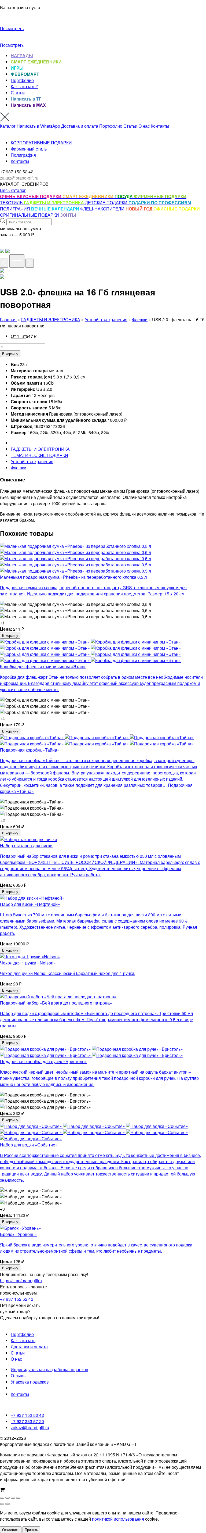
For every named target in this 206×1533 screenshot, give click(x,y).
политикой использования (118, 1519)
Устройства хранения (106, 319)
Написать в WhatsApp (38, 126)
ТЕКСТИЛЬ (12, 202)
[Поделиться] (13, 1498)
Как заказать (23, 1340)
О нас (144, 126)
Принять (31, 1529)
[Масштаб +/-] (2, 1498)
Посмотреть (12, 28)
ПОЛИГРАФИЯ (15, 209)
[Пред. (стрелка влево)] (2, 1504)
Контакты (160, 126)
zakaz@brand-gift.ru (30, 1427)
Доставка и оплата (79, 126)
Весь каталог (13, 190)
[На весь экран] (7, 1498)
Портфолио (22, 80)
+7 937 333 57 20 (27, 1421)
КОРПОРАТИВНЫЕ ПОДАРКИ (41, 143)
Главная (8, 319)
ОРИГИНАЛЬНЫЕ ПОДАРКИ (30, 215)
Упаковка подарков (30, 1382)
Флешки (140, 319)
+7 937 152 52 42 (16, 1299)
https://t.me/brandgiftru (21, 1280)
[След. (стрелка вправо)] (7, 1504)
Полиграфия (23, 155)
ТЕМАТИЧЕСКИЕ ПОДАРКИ (39, 455)
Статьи (18, 93)
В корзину (10, 353)
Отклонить (10, 1529)
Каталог (8, 126)
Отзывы (19, 1376)
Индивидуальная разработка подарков (49, 1369)
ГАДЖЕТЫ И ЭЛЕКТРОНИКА (50, 319)
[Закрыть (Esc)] (18, 1498)
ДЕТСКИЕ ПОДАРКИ (106, 202)
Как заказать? (24, 86)
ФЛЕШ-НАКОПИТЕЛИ (103, 209)
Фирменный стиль (29, 149)
